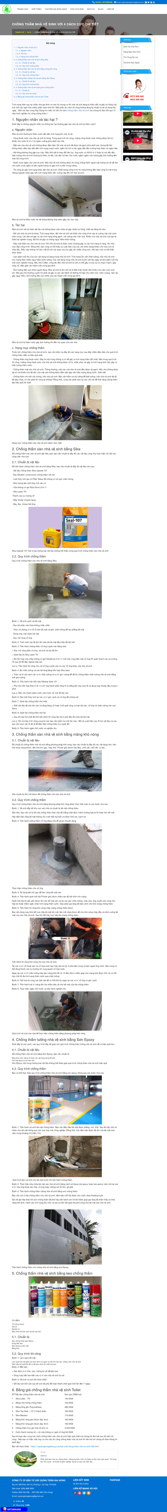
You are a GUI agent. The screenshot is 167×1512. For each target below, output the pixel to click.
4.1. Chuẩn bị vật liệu (27, 81)
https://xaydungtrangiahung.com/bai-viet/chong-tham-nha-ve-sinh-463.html (65, 1446)
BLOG (100, 9)
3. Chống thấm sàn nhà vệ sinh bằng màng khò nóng (36, 69)
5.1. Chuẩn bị (24, 90)
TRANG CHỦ (22, 9)
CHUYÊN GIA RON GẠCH (56, 9)
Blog (29, 32)
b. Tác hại (23, 53)
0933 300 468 (137, 99)
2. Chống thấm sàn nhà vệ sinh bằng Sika (32, 59)
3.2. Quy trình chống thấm (29, 75)
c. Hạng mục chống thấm (28, 56)
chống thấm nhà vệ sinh (78, 110)
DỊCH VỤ (91, 9)
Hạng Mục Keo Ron (132, 51)
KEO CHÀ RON (77, 9)
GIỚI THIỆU (36, 9)
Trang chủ (19, 32)
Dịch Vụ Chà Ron (131, 46)
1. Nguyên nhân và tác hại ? (27, 47)
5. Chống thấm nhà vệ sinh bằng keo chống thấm (35, 87)
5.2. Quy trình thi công (27, 93)
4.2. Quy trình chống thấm (29, 84)
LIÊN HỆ (110, 9)
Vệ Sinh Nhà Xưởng (80, 1483)
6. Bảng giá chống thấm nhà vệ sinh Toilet (32, 96)
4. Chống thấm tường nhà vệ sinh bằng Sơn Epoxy (35, 78)
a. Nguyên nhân (25, 50)
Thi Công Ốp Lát (130, 57)
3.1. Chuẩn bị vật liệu (27, 72)
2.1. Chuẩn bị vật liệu (27, 63)
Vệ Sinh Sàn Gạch (131, 62)
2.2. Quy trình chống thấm (29, 66)
